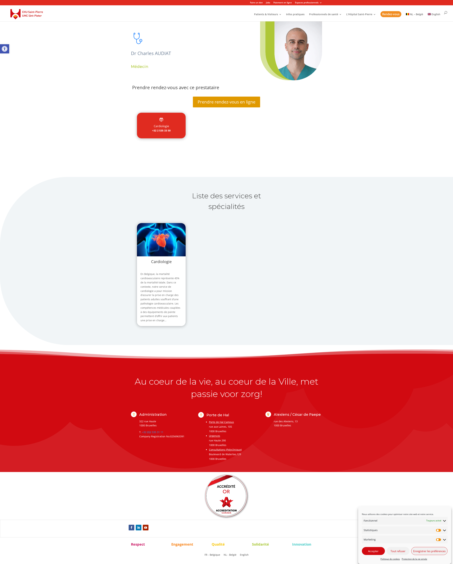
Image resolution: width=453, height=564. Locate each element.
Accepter (373, 551)
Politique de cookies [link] (390, 558)
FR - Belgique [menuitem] (212, 555)
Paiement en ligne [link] (282, 3)
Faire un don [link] (256, 3)
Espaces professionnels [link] (307, 3)
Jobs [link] (268, 3)
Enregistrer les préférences (429, 551)
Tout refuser (398, 551)
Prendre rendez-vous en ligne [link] (226, 102)
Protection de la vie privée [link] (414, 558)
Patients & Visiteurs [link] (266, 14)
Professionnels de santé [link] (323, 14)
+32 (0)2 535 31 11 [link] (152, 432)
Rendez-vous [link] (391, 14)
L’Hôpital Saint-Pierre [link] (359, 14)
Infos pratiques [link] (295, 14)
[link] (4, 48)
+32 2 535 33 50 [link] (161, 130)
